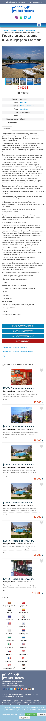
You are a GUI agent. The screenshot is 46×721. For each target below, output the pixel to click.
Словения (22, 640)
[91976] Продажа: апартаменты (19, 426)
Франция (8, 661)
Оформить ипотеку (16, 694)
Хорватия (22, 654)
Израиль (22, 627)
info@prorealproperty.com (16, 2)
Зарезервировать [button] (23, 341)
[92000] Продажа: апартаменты (19, 502)
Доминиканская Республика (12, 703)
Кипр (8, 633)
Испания (22, 613)
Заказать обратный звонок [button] (23, 326)
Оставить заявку (8, 696)
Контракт (15, 99)
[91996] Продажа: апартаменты (19, 464)
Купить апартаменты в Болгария (14, 356)
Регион (15, 106)
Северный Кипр (8, 668)
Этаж (16, 116)
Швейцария (22, 661)
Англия (22, 647)
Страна (15, 102)
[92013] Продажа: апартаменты (19, 541)
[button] (42, 48)
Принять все (31, 714)
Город (16, 109)
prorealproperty (36, 2)
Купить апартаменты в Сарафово (15, 347)
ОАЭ (7, 613)
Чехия (8, 654)
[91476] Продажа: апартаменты (19, 388)
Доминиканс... (22, 620)
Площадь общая (12, 119)
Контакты (19, 696)
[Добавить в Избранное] (41, 370)
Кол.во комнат (13, 122)
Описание (7, 128)
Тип (17, 112)
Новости (28, 694)
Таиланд (22, 633)
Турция (21, 606)
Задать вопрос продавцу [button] (23, 336)
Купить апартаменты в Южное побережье (18, 351)
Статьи (35, 694)
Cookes (4, 694)
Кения (23, 668)
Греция (7, 620)
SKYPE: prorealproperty (23, 331)
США (7, 627)
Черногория (7, 606)
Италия (8, 647)
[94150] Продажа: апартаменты (19, 579)
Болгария (8, 640)
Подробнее (25, 718)
